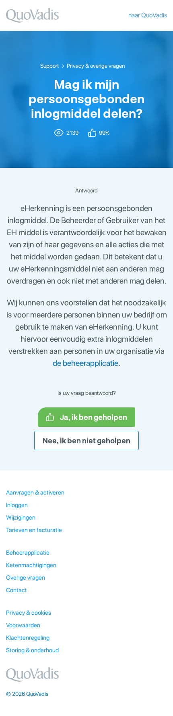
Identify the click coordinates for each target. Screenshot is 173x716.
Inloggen (17, 505)
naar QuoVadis (147, 15)
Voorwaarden (23, 625)
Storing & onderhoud (32, 650)
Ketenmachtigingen (31, 565)
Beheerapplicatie (27, 552)
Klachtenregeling (27, 637)
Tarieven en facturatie (34, 530)
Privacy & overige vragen (96, 66)
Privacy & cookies (28, 612)
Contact (16, 590)
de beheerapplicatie (85, 363)
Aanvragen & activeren (35, 492)
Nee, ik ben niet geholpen (86, 440)
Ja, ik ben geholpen (93, 417)
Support (49, 66)
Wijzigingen (20, 517)
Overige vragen (25, 577)
